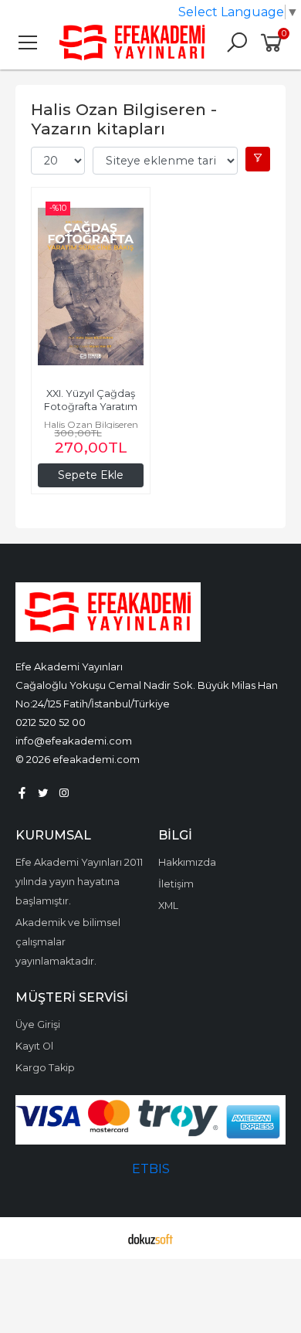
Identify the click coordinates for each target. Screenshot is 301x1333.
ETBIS (151, 1169)
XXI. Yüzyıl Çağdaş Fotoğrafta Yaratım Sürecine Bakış (92, 407)
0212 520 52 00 (50, 722)
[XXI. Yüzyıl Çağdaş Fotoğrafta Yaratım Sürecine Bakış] (91, 286)
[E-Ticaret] (150, 1238)
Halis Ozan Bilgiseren (91, 424)
